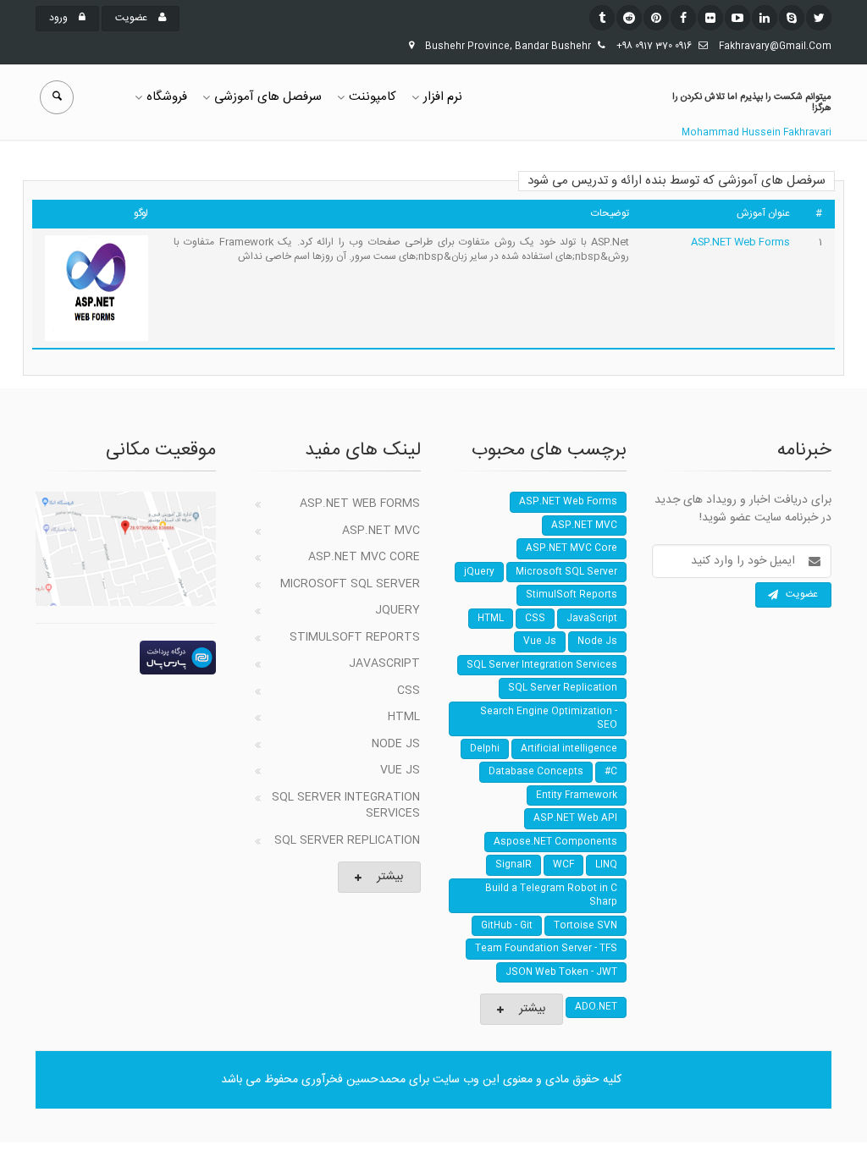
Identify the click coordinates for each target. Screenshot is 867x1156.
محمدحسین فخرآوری (353, 1080)
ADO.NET (596, 1007)
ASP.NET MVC (381, 530)
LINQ (606, 865)
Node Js (396, 744)
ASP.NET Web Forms (740, 242)
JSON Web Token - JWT (561, 972)
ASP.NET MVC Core (364, 557)
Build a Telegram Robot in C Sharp (551, 896)
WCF (563, 865)
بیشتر (390, 877)
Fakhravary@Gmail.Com (775, 46)
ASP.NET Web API (575, 818)
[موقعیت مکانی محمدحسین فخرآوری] (126, 548)
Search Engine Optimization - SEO (548, 719)
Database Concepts (536, 771)
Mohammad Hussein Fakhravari (756, 132)
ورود (59, 17)
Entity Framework (576, 795)
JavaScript (384, 663)
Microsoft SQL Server (350, 584)
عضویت (132, 17)
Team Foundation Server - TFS (546, 948)
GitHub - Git (507, 925)
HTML (404, 716)
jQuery (397, 610)
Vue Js (400, 770)
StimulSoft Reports (355, 637)
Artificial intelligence (569, 749)
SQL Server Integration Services (346, 805)
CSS (408, 690)
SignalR (513, 865)
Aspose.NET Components (555, 842)
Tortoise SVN (585, 925)
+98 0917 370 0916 (654, 46)
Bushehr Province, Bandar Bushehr (508, 46)
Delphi (485, 749)
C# (611, 771)
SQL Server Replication (347, 840)
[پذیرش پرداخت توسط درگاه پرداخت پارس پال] (126, 657)
